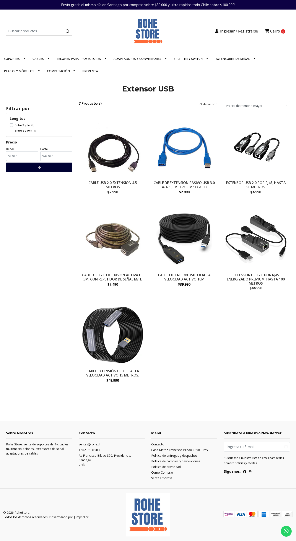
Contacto (157, 444)
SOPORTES (12, 59)
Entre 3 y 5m (23, 125)
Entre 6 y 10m (23, 130)
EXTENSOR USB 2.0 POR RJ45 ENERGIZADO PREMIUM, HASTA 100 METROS (256, 279)
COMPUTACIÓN (58, 71)
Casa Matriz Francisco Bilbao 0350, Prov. (180, 450)
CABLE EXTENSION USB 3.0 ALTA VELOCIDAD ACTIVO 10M (184, 277)
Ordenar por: (208, 104)
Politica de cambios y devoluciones (175, 461)
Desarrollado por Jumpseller (68, 517)
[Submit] (67, 31)
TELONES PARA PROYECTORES (78, 59)
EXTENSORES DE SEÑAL (232, 59)
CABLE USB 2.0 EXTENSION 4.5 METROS (112, 184)
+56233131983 (89, 450)
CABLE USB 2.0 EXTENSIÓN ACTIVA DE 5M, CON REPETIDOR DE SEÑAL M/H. (112, 277)
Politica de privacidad (166, 467)
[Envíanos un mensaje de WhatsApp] (286, 531)
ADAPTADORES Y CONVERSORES (137, 59)
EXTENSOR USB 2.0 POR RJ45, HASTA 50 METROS (256, 184)
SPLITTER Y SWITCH (188, 59)
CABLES (38, 59)
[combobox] (53, 31)
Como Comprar (162, 472)
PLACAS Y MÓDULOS (19, 71)
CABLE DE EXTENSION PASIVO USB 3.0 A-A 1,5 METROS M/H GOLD (184, 184)
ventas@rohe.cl (89, 444)
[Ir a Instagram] (250, 472)
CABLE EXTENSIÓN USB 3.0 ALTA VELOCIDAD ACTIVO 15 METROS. (112, 373)
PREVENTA (90, 71)
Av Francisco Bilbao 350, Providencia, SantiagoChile (105, 460)
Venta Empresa (161, 478)
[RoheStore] (148, 30)
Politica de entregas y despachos (174, 455)
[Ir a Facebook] (244, 472)
